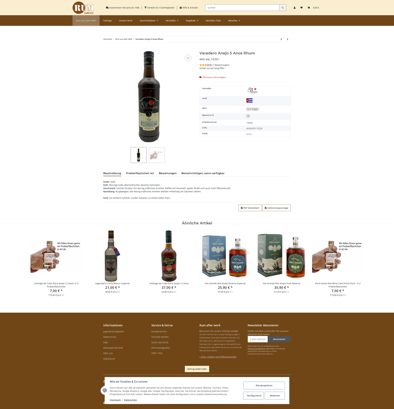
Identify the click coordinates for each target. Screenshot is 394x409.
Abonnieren (279, 339)
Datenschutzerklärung (256, 348)
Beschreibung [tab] (112, 173)
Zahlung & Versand (113, 347)
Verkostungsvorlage (277, 207)
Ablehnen (275, 395)
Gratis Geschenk (159, 342)
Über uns (108, 353)
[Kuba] (249, 100)
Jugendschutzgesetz (113, 331)
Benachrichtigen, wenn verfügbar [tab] (203, 173)
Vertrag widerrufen (197, 369)
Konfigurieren (254, 395)
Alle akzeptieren (264, 385)
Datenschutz (109, 336)
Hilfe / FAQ (156, 353)
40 (248, 116)
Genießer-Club (213, 20)
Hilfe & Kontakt (190, 7)
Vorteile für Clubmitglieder (161, 7)
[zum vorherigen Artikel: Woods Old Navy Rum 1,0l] (281, 39)
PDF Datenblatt (251, 207)
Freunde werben (160, 336)
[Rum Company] (83, 7)
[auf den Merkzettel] (188, 58)
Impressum (109, 358)
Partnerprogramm (160, 347)
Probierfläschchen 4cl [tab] (140, 173)
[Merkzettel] (301, 7)
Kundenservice (159, 331)
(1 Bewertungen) (220, 64)
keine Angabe (252, 109)
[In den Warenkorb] (105, 49)
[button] (294, 7)
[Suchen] (282, 7)
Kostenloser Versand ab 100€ (124, 7)
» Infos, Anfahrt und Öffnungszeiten (218, 356)
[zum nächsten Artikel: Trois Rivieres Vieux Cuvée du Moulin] (287, 39)
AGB (105, 342)
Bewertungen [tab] (168, 173)
